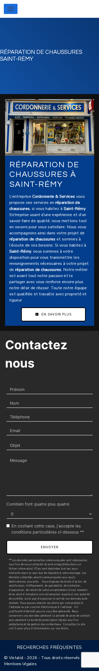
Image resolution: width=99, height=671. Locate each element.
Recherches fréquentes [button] (49, 647)
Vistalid (16, 658)
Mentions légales (20, 664)
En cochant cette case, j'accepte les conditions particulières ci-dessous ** (47, 529)
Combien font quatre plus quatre (37, 504)
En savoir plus (56, 314)
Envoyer (49, 547)
